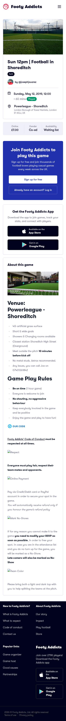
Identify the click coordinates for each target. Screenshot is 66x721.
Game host (9, 661)
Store (39, 633)
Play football (43, 627)
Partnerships (10, 674)
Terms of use (10, 715)
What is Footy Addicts (15, 614)
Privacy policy (26, 715)
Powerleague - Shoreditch (31, 106)
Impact (40, 620)
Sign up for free (33, 179)
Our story (41, 614)
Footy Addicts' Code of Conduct (26, 439)
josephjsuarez (28, 81)
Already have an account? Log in (33, 189)
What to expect (12, 620)
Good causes (10, 667)
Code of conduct (12, 627)
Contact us (9, 633)
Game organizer (12, 654)
